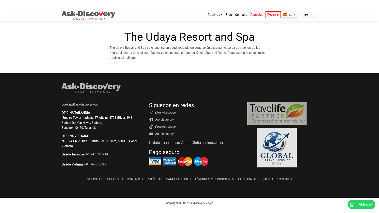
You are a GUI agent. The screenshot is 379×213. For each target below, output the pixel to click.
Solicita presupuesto (105, 179)
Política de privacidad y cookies (265, 179)
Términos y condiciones (214, 179)
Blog (229, 15)
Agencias (256, 15)
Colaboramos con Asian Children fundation (186, 142)
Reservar (273, 14)
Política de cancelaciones (169, 179)
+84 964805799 (95, 164)
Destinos (213, 15)
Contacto (241, 15)
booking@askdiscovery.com (81, 104)
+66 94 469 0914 (96, 154)
